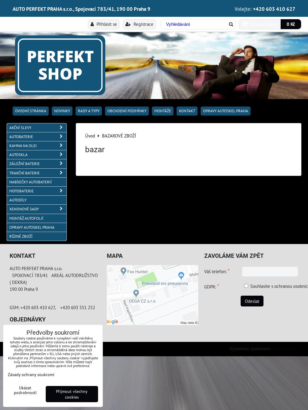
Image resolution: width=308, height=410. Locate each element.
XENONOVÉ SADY (24, 209)
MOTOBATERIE (21, 191)
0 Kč (291, 24)
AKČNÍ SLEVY (20, 127)
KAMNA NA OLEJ (23, 145)
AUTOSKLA (18, 154)
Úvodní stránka (30, 110)
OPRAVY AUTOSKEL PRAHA (225, 110)
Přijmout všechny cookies (72, 394)
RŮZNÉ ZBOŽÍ (20, 236)
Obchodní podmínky (126, 110)
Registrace (142, 24)
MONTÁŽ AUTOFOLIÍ (26, 218)
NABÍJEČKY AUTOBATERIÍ (30, 182)
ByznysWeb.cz (285, 348)
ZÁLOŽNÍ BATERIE (24, 163)
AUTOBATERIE (21, 136)
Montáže (162, 110)
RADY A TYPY (89, 110)
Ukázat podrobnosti (25, 390)
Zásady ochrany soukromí (31, 374)
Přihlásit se (106, 24)
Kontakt (187, 110)
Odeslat (252, 301)
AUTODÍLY (17, 200)
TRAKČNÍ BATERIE (24, 173)
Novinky (62, 110)
